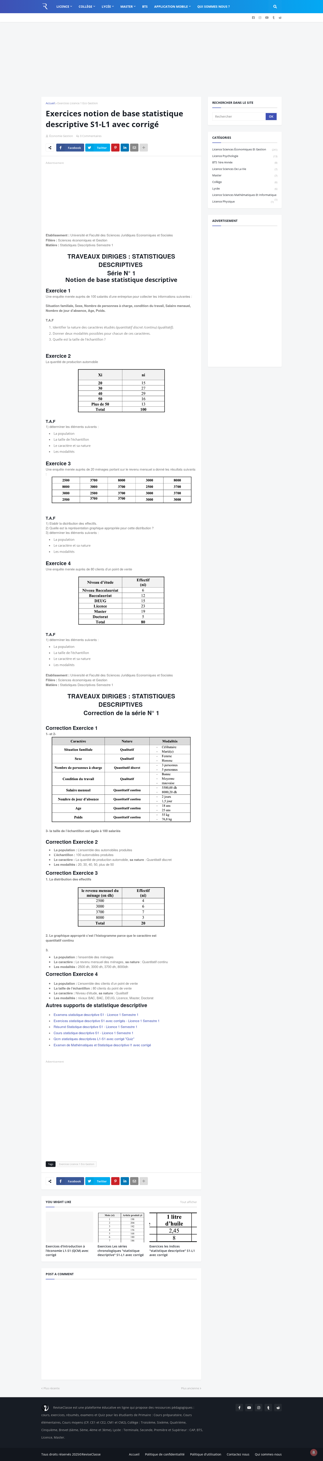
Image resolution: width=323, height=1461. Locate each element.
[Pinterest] (115, 148)
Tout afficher (188, 1201)
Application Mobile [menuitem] (171, 6)
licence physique (243, 201)
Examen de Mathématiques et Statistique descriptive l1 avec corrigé (102, 1045)
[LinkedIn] (125, 148)
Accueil (50, 103)
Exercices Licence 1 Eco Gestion (77, 103)
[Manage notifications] (313, 1452)
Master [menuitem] (126, 6)
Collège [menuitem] (85, 6)
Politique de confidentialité (165, 1454)
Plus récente (52, 1388)
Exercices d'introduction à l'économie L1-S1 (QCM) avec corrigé (67, 1250)
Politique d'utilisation (205, 1454)
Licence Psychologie (244, 156)
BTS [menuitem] (145, 6)
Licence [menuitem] (62, 6)
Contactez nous (238, 1454)
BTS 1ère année (244, 162)
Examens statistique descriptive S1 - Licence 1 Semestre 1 (96, 1014)
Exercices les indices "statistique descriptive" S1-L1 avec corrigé (172, 1250)
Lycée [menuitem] (106, 6)
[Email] (134, 148)
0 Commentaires (91, 136)
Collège (244, 182)
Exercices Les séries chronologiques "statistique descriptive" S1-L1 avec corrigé (121, 1250)
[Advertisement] (161, 59)
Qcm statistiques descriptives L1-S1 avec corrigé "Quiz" (94, 1038)
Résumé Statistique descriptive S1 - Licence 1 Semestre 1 (95, 1026)
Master (244, 175)
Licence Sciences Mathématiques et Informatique (244, 195)
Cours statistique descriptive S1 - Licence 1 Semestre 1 (93, 1032)
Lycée (244, 188)
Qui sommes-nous (268, 1454)
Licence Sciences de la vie (244, 169)
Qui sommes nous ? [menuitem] (213, 6)
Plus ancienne (190, 1388)
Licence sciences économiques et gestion (244, 149)
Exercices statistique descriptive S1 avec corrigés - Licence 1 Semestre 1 (107, 1020)
